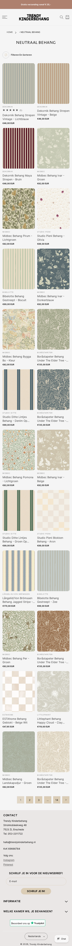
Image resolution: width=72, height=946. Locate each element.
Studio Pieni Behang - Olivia (50, 237)
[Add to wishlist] (32, 67)
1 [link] (20, 800)
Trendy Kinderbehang (40, 944)
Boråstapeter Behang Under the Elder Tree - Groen (51, 358)
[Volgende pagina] (65, 800)
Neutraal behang (30, 32)
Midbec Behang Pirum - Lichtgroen (17, 237)
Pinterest (8, 864)
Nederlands (34, 936)
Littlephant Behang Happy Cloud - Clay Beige (49, 721)
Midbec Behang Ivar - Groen (50, 177)
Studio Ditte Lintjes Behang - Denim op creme (15, 419)
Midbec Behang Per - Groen (16, 660)
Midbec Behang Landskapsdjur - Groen (17, 781)
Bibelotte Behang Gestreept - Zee (48, 599)
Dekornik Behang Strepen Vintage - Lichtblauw (19, 117)
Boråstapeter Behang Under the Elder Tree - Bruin (51, 660)
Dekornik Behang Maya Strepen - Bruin (17, 177)
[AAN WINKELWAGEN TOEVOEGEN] (32, 74)
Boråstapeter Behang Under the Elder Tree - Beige (51, 781)
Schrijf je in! (36, 891)
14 (56, 800)
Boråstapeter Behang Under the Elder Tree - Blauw (51, 419)
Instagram (8, 859)
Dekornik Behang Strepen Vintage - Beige (53, 112)
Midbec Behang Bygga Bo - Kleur (17, 358)
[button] (5, 17)
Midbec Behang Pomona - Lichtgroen (18, 479)
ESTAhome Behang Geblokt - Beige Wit (15, 720)
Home (10, 32)
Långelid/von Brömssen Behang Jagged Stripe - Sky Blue (18, 600)
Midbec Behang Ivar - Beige (50, 479)
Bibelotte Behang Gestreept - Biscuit (14, 298)
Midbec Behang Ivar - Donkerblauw (50, 298)
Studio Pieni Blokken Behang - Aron (50, 539)
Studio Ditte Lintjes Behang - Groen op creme (15, 539)
